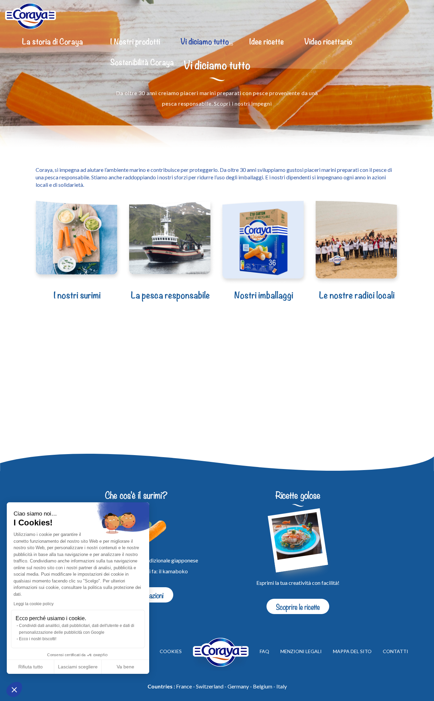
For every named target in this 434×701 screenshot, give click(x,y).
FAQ (264, 651)
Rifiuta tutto (30, 666)
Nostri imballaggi (263, 295)
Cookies (171, 651)
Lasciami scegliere (78, 666)
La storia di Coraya (52, 42)
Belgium (262, 686)
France (184, 686)
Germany (238, 686)
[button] (14, 689)
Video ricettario (328, 42)
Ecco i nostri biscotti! (37, 638)
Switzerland (209, 686)
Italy (281, 686)
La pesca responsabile (170, 295)
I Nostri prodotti (135, 42)
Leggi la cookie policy (34, 603)
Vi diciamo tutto (204, 42)
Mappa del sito (352, 651)
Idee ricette (266, 42)
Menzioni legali (301, 651)
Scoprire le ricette (298, 606)
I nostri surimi (77, 295)
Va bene (125, 666)
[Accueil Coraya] (30, 16)
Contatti (395, 651)
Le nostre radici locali (357, 295)
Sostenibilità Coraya (142, 62)
